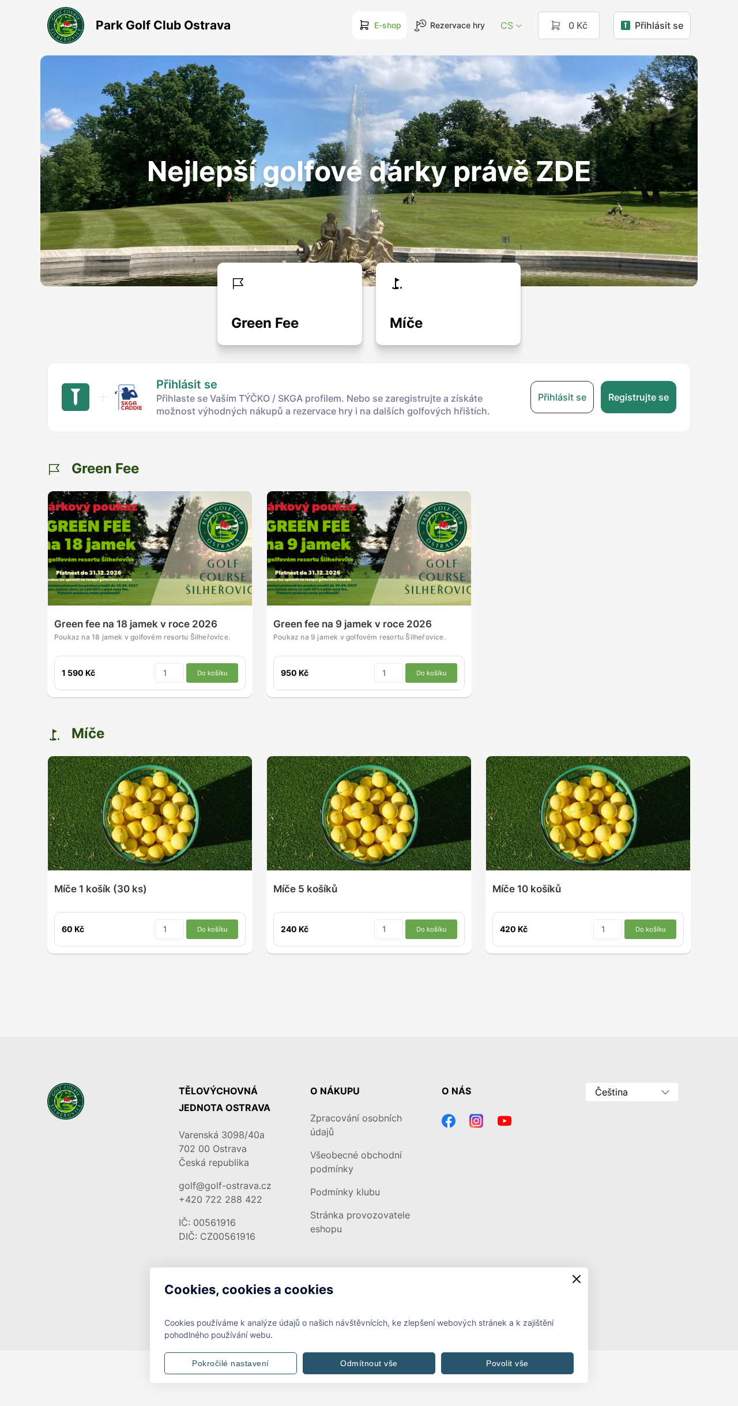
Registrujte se (638, 397)
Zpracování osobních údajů (356, 1125)
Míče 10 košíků (526, 889)
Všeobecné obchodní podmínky (356, 1162)
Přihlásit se (659, 25)
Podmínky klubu (345, 1192)
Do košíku (212, 673)
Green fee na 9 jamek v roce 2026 (352, 624)
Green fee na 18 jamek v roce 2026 (135, 624)
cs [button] (506, 25)
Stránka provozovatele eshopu (360, 1222)
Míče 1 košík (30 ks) (100, 889)
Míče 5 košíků (305, 889)
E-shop (387, 25)
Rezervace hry (457, 25)
